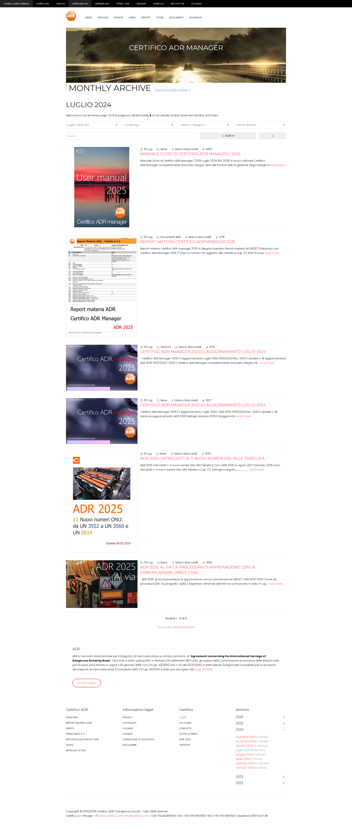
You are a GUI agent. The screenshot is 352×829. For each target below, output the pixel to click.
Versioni (103, 17)
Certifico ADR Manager (176, 47)
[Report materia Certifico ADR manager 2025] (102, 286)
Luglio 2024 (243, 750)
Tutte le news (188, 733)
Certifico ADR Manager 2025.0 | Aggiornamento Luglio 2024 (203, 351)
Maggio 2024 (245, 754)
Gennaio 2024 (245, 768)
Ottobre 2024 (245, 746)
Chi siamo (185, 722)
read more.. (277, 165)
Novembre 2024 (246, 741)
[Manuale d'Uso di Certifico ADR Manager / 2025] (101, 187)
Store (160, 17)
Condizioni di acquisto (138, 739)
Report (146, 17)
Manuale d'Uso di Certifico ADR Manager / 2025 (190, 154)
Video (69, 744)
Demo (132, 17)
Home (182, 717)
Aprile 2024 (243, 759)
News (88, 17)
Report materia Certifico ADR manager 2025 (187, 242)
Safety (70, 728)
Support (184, 744)
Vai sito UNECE (86, 683)
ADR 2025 (185, 739)
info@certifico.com (137, 816)
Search (229, 136)
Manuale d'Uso (76, 750)
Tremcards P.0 (75, 733)
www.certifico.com (111, 816)
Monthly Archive (184, 627)
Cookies (128, 728)
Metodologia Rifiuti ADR (82, 739)
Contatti (185, 728)
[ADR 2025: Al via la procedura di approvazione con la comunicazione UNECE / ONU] (102, 584)
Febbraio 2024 (245, 763)
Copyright (130, 722)
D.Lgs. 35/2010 (203, 669)
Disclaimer (130, 744)
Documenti (176, 17)
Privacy (128, 717)
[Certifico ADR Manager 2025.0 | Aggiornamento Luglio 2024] (102, 367)
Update (118, 17)
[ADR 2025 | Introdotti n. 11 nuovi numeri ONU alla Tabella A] (102, 502)
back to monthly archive (171, 90)
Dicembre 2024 (246, 737)
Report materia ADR (79, 722)
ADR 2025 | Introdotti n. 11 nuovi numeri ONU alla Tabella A (202, 458)
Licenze (127, 733)
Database (195, 17)
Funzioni (72, 717)
